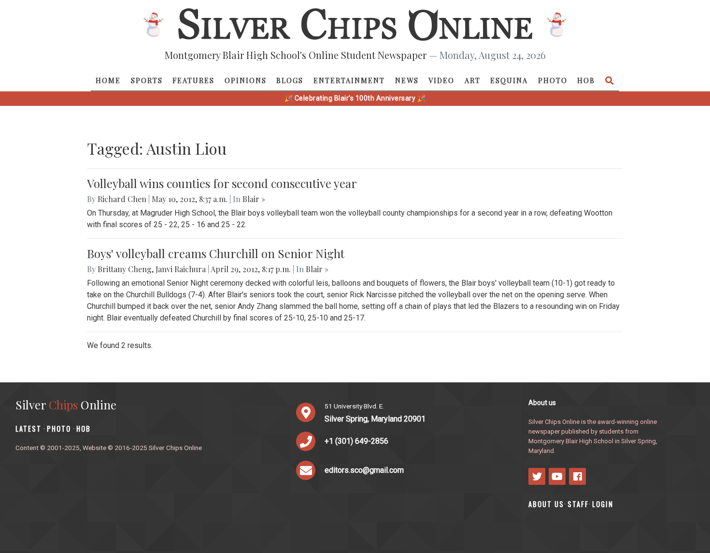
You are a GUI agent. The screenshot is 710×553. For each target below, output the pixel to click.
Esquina (509, 80)
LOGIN (602, 504)
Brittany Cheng (125, 269)
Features (193, 80)
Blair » (253, 199)
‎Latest (28, 428)
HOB (586, 80)
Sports (147, 80)
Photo (553, 80)
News (407, 80)
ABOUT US (546, 504)
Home (108, 80)
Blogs (289, 80)
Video (441, 80)
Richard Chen (122, 199)
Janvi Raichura (181, 269)
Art (473, 80)
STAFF (578, 504)
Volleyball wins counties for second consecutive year (222, 183)
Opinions (246, 80)
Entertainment (349, 80)
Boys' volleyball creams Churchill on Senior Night (215, 253)
